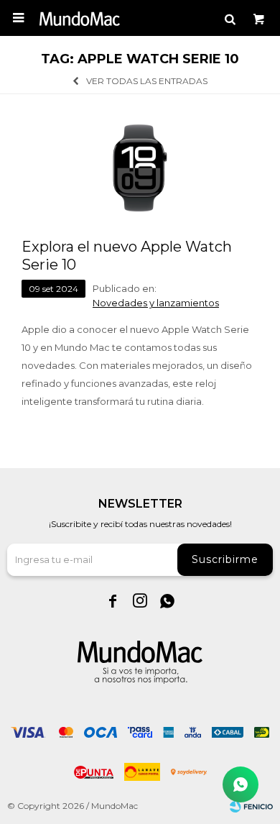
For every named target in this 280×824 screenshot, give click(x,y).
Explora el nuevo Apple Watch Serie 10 (127, 255)
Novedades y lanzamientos (156, 302)
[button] (229, 18)
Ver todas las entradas (146, 80)
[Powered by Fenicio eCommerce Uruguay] (251, 806)
